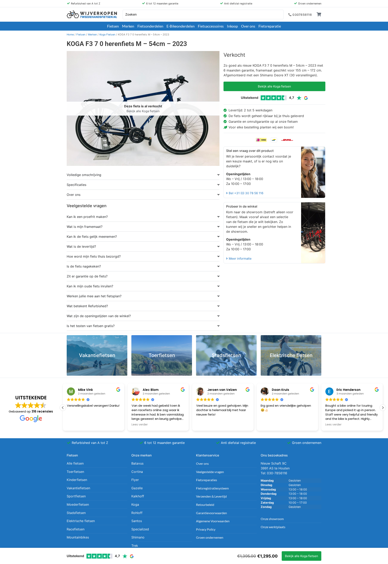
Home (70, 34)
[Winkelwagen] (319, 14)
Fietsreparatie (269, 26)
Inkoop (232, 26)
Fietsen (113, 26)
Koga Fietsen (107, 34)
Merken (128, 26)
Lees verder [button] (140, 424)
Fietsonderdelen (150, 26)
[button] (383, 408)
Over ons (248, 26)
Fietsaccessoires (211, 26)
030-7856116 (277, 473)
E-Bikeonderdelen (181, 26)
